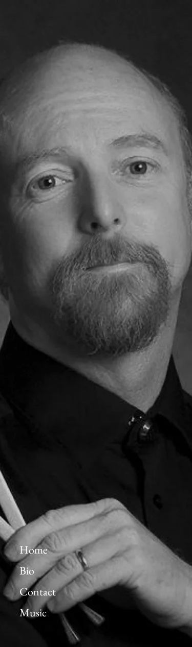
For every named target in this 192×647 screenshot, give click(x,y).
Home (33, 550)
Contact (37, 591)
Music (33, 612)
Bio (26, 571)
